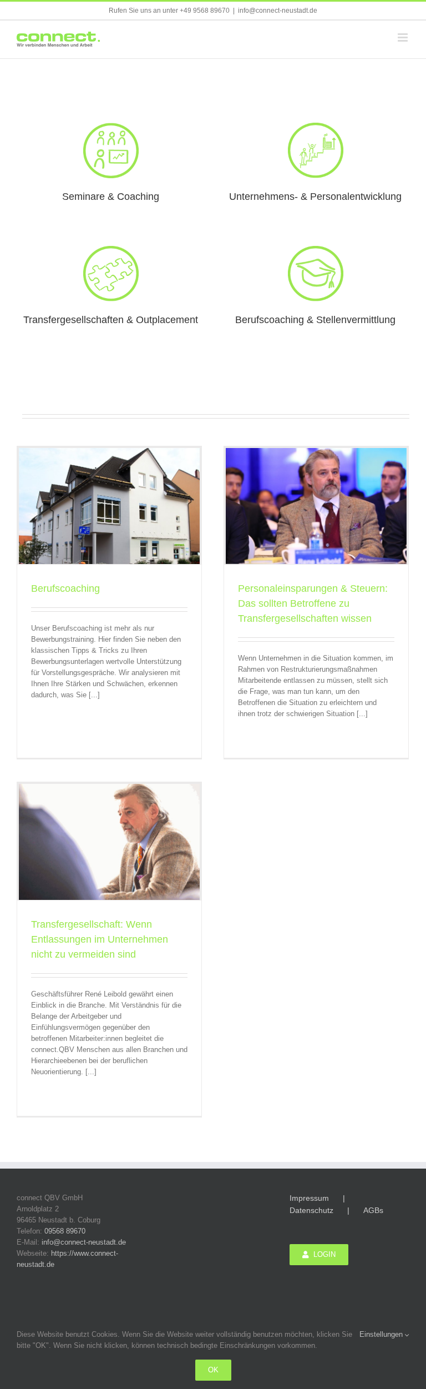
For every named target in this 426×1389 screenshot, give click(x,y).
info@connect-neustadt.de (277, 10)
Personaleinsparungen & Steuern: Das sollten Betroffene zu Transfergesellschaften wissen (313, 603)
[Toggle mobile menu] (403, 37)
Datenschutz (311, 1210)
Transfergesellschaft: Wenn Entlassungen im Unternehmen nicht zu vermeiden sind (99, 939)
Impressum (309, 1198)
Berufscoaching (65, 588)
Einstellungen (382, 1334)
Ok (213, 1370)
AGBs (373, 1210)
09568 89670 (64, 1231)
